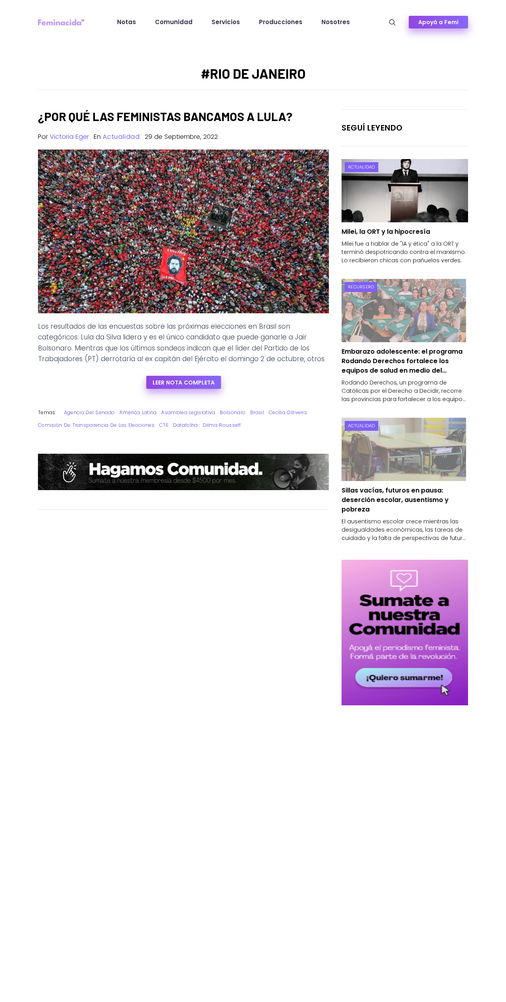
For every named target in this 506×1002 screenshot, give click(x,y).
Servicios (225, 22)
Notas (126, 22)
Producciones (280, 22)
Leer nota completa (184, 382)
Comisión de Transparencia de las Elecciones (96, 425)
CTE (163, 425)
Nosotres (335, 22)
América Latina (138, 412)
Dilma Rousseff (222, 425)
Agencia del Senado (89, 412)
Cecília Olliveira (288, 412)
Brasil (257, 412)
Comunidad (174, 22)
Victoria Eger (69, 136)
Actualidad (121, 136)
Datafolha (185, 425)
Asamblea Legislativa (188, 412)
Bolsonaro (232, 412)
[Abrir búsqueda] (392, 22)
